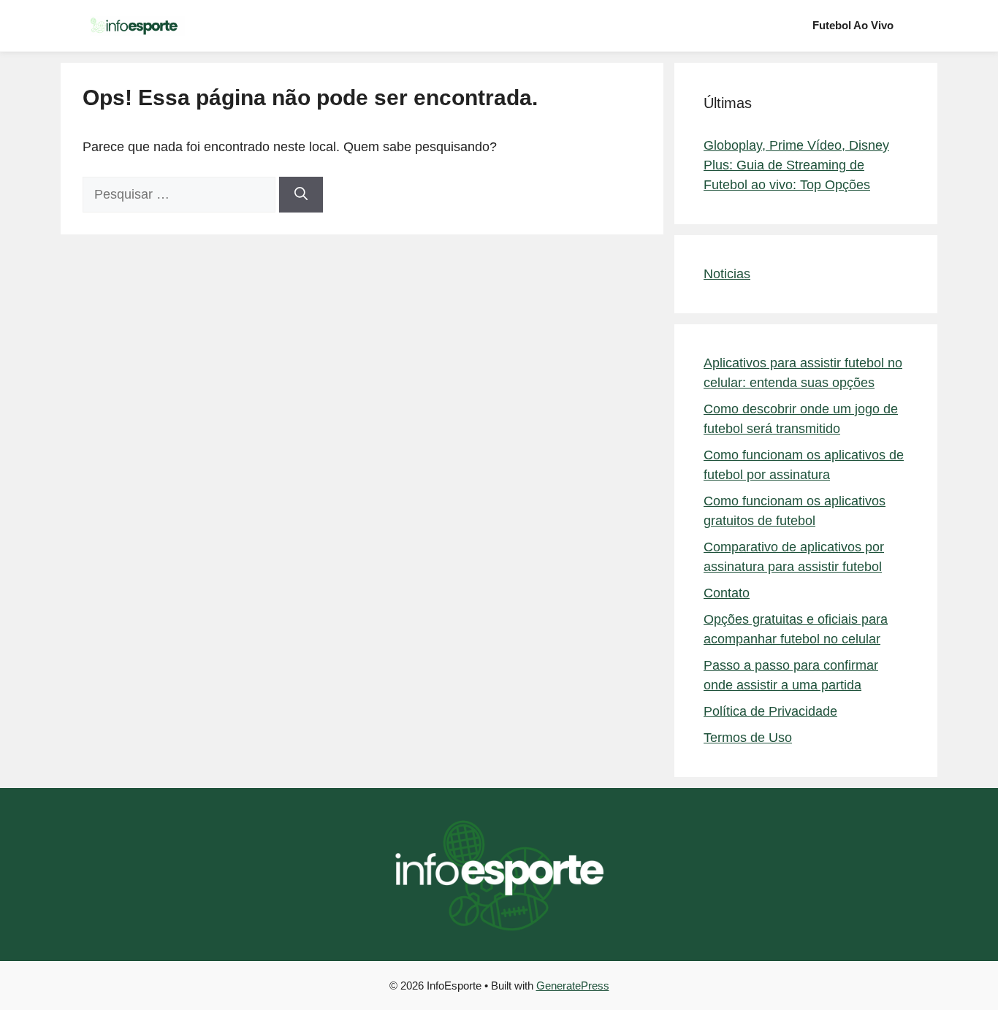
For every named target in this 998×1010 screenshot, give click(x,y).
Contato (727, 593)
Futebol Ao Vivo (853, 25)
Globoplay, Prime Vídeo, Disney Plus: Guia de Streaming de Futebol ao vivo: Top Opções (796, 165)
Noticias (727, 274)
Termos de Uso (748, 737)
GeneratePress (572, 985)
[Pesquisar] (301, 195)
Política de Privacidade (770, 711)
